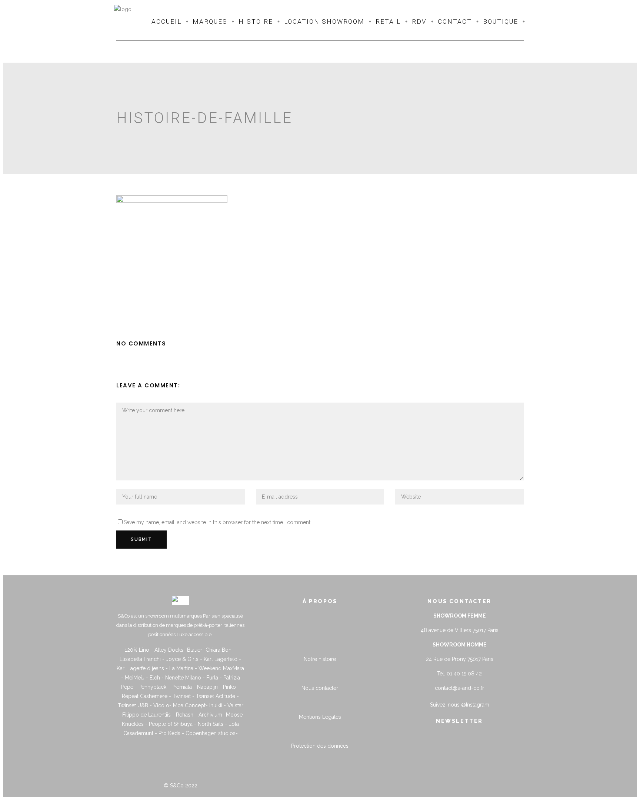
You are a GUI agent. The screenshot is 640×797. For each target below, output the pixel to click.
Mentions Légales (320, 717)
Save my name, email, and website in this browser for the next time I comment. (217, 522)
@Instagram (475, 705)
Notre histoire (320, 659)
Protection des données (320, 746)
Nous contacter (319, 688)
